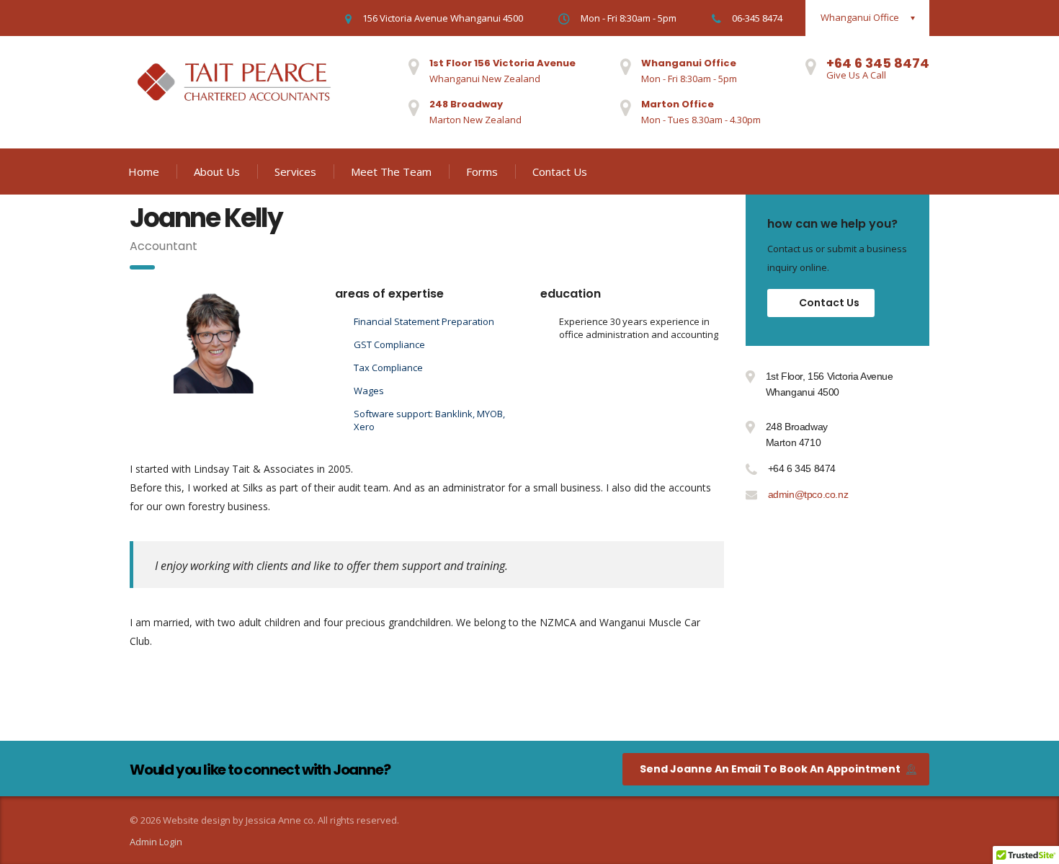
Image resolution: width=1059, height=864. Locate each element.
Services (295, 171)
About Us (217, 171)
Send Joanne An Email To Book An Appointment (770, 769)
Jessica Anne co (279, 820)
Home (143, 171)
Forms (482, 171)
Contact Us (559, 171)
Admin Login (156, 841)
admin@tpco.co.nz (808, 494)
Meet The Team (391, 171)
